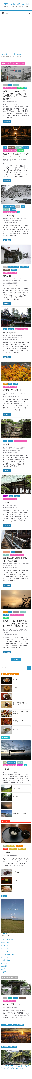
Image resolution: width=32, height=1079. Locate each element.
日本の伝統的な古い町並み (21, 280)
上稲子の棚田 (16, 788)
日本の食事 (16, 729)
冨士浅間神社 (5, 948)
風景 (26, 87)
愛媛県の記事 (20, 765)
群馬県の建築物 (11, 147)
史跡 (10, 447)
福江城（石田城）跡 (12, 1004)
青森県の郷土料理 (21, 848)
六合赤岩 (7, 276)
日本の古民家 (11, 266)
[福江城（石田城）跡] (16, 987)
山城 (22, 447)
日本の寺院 (6, 496)
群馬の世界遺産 (25, 563)
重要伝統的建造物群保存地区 (9, 283)
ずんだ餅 (15, 880)
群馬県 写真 (16, 611)
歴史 (15, 159)
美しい (22, 393)
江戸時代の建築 (6, 337)
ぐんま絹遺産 (7, 279)
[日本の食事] (6, 730)
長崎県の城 (15, 997)
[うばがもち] (6, 872)
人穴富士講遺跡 (6, 960)
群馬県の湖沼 (13, 209)
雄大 (4, 394)
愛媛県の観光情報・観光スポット (9, 765)
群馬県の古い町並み (24, 266)
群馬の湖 (13, 630)
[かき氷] (6, 888)
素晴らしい (8, 160)
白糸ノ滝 (4, 963)
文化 (10, 159)
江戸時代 (14, 449)
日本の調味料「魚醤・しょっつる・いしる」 (21, 704)
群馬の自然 (17, 630)
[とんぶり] (6, 696)
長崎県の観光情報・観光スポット (9, 1000)
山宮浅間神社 (5, 942)
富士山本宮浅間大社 (7, 939)
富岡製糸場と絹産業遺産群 (9, 280)
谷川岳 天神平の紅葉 (12, 390)
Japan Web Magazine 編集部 (10, 104)
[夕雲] (6, 805)
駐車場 (18, 450)
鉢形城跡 (15, 796)
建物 (8, 159)
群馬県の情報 (16, 84)
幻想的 (21, 629)
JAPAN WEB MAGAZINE (6, 1077)
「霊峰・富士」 (5, 933)
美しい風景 (23, 218)
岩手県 (4, 845)
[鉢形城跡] (6, 797)
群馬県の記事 (20, 87)
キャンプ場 (7, 629)
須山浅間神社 (5, 951)
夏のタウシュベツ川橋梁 (19, 813)
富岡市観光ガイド (18, 335)
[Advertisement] (16, 31)
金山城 (6, 444)
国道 (5, 101)
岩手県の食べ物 (19, 845)
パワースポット (7, 335)
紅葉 (19, 393)
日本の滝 (6, 218)
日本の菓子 (5, 848)
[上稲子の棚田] (6, 789)
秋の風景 (5, 630)
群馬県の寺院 (16, 496)
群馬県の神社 (10, 329)
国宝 (12, 563)
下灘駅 (6, 769)
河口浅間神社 (5, 957)
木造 (13, 159)
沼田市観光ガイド (13, 218)
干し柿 (15, 687)
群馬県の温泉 (25, 147)
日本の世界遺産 (6, 551)
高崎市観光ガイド (7, 632)
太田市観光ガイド (17, 447)
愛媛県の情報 (20, 762)
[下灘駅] (16, 750)
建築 (24, 447)
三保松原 (4, 966)
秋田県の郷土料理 (13, 848)
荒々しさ (12, 220)
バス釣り (13, 629)
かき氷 (15, 888)
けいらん (7, 852)
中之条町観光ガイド (15, 279)
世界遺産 (6, 563)
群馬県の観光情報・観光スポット (10, 87)
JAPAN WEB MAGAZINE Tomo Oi (11, 163)
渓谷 (18, 218)
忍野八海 (4, 972)
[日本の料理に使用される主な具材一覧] (6, 713)
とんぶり (15, 695)
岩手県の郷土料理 (11, 845)
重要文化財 (20, 337)
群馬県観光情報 (13, 101)
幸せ (5, 159)
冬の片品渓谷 (9, 216)
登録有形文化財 (22, 159)
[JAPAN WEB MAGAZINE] (3, 13)
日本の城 (5, 997)
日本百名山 (13, 393)
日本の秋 (5, 383)
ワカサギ (17, 629)
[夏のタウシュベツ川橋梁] (6, 813)
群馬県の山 (16, 383)
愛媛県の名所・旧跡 (11, 762)
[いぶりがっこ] (6, 680)
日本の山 (9, 393)
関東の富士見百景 (7, 450)
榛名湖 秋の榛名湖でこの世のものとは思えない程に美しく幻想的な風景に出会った (16, 623)
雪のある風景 (19, 220)
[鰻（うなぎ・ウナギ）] (6, 721)
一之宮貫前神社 (10, 332)
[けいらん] (16, 833)
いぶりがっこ (17, 679)
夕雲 (14, 805)
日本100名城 (6, 449)
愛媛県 (4, 762)
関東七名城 (13, 450)
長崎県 (10, 997)
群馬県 (10, 84)
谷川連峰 (26, 393)
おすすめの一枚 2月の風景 (9, 206)
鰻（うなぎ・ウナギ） (19, 721)
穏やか (4, 160)
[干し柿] (6, 688)
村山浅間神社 (5, 945)
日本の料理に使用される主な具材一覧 (21, 712)
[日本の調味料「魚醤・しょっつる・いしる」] (6, 705)
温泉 (18, 159)
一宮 (13, 335)
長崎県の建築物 (22, 997)
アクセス (6, 447)
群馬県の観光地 (6, 282)
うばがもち (16, 872)
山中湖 (3, 969)
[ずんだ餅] (6, 880)
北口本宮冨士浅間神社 (7, 954)
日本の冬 (5, 84)
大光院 (6, 502)
